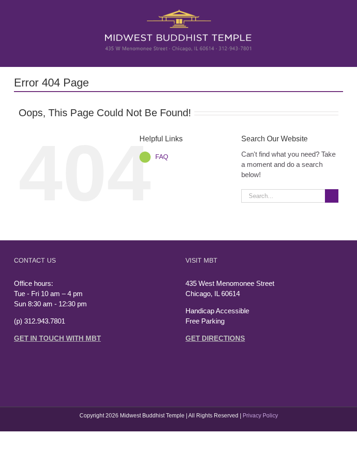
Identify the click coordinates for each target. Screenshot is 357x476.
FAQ (161, 156)
